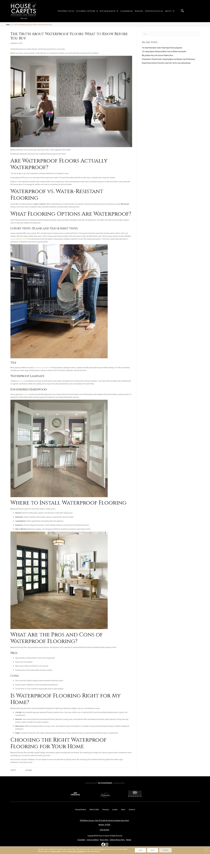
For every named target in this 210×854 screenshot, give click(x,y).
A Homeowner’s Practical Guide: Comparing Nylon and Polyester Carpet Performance (168, 59)
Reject (152, 850)
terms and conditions (76, 851)
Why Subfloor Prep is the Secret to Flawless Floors (157, 55)
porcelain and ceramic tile (42, 367)
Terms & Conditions (93, 839)
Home (8, 24)
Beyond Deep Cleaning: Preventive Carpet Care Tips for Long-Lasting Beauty (166, 62)
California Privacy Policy (117, 839)
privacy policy (56, 851)
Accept (140, 850)
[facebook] (102, 845)
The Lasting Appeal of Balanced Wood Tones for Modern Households (164, 51)
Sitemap (128, 839)
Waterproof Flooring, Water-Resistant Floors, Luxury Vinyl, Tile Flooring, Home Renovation (59, 770)
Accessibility (81, 839)
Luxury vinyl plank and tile (19, 238)
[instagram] (106, 845)
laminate (20, 380)
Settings (165, 850)
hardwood (25, 394)
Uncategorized (20, 770)
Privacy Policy (104, 839)
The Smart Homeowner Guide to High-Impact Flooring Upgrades (162, 47)
